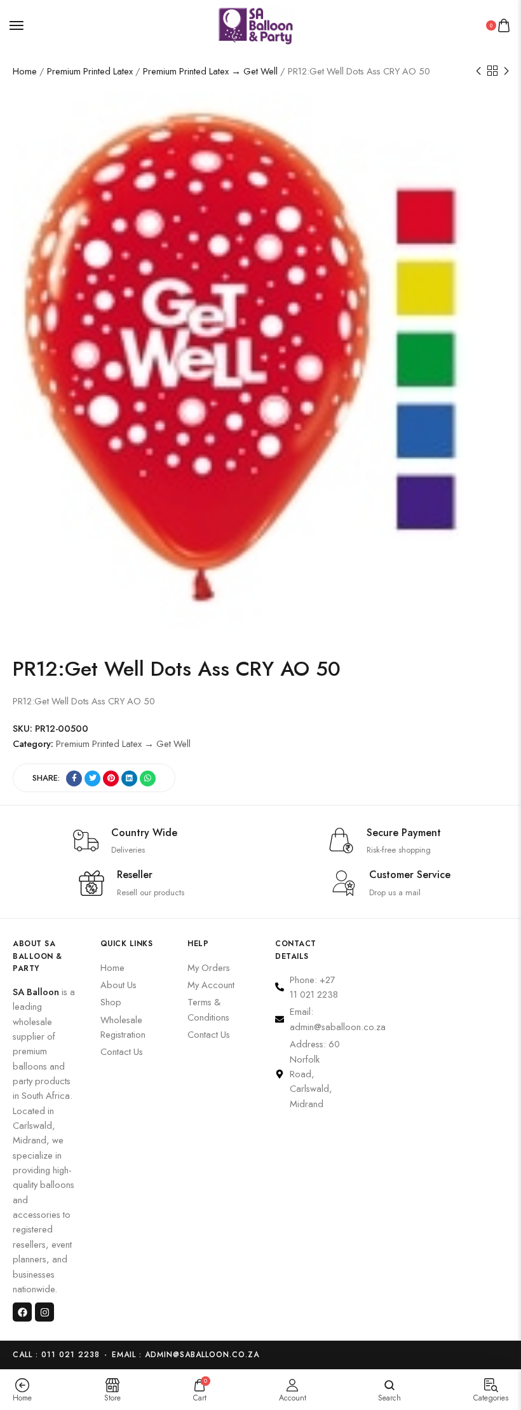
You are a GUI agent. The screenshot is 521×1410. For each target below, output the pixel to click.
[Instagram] (44, 1312)
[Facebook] (22, 1312)
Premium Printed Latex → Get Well (210, 71)
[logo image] (255, 24)
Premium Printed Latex (90, 71)
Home (25, 71)
